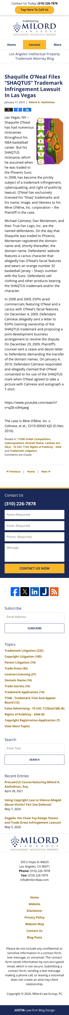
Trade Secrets (17, 686)
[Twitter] (24, 591)
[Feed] (54, 591)
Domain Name (34, 443)
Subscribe (35, 628)
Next (45, 471)
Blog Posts (34, 937)
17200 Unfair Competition (33, 439)
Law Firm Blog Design (34, 1010)
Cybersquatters (14, 443)
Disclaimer (34, 911)
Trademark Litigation (23, 450)
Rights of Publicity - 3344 (45, 447)
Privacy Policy (34, 917)
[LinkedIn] (34, 591)
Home (11, 45)
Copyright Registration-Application (32, 720)
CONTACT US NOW (34, 568)
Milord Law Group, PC (47, 994)
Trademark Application (24, 692)
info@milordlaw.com (34, 880)
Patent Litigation (20, 662)
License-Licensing (20, 674)
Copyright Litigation (23, 656)
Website (34, 904)
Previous (13, 471)
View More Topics (17, 726)
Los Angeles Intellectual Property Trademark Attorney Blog (34, 27)
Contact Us (34, 931)
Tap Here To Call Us (34, 10)
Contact (34, 45)
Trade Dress (16, 668)
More (57, 45)
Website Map (34, 924)
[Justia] (44, 591)
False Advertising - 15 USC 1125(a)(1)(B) (34, 708)
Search (34, 759)
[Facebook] (15, 591)
